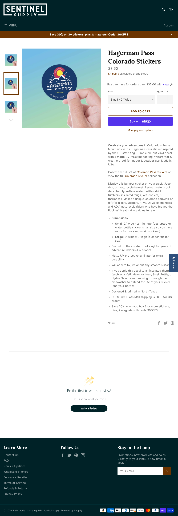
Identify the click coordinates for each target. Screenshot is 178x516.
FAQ (6, 460)
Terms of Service (14, 483)
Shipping (113, 73)
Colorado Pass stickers (152, 172)
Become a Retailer (15, 477)
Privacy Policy (12, 494)
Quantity (162, 91)
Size (110, 91)
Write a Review (89, 408)
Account (169, 25)
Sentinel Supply (51, 510)
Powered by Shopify (71, 510)
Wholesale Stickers (15, 471)
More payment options (140, 130)
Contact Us (10, 455)
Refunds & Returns (15, 488)
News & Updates (14, 466)
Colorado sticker (136, 176)
